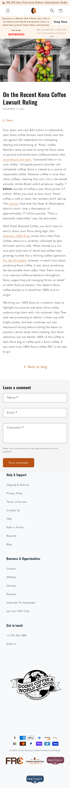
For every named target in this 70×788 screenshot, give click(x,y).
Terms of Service (17, 501)
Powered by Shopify (50, 750)
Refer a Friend (15, 527)
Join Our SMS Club (18, 611)
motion (13, 203)
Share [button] (9, 120)
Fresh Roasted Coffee (29, 750)
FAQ (9, 518)
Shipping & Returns (18, 484)
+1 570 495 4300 (17, 635)
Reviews (11, 594)
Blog (9, 544)
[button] (8, 10)
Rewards (12, 535)
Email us (11, 643)
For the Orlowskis (15, 260)
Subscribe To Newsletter (21, 602)
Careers (11, 568)
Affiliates (11, 577)
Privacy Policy (15, 493)
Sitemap (11, 585)
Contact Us (13, 510)
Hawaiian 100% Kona (16, 236)
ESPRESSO (16, 34)
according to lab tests (17, 159)
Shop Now (61, 21)
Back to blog (37, 367)
